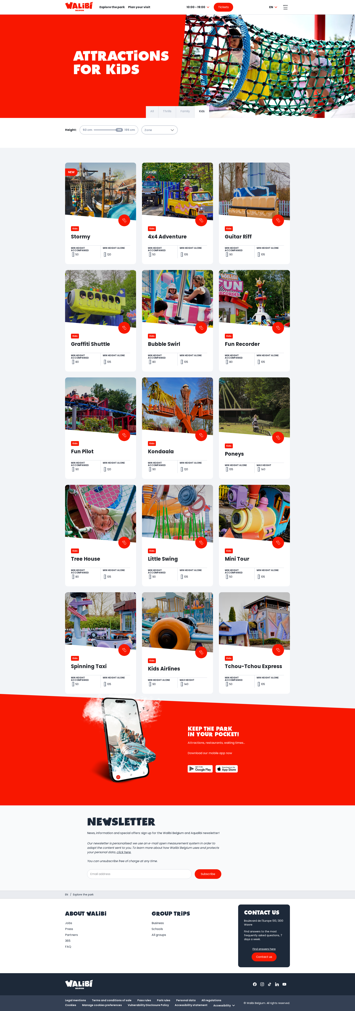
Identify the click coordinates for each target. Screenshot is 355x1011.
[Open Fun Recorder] (254, 321)
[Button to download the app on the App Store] (227, 769)
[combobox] (198, 7)
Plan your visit (139, 7)
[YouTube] (284, 984)
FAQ (68, 947)
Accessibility (222, 1005)
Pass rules (144, 1000)
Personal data (186, 1000)
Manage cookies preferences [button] (102, 1005)
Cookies (70, 1005)
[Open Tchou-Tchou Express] (254, 643)
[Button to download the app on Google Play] (200, 769)
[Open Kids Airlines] (177, 643)
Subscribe (208, 874)
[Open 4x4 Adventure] (177, 213)
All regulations (211, 1000)
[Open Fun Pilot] (100, 428)
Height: (71, 130)
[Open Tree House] (100, 535)
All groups (159, 935)
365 (67, 941)
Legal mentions (75, 1000)
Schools (157, 929)
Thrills (167, 111)
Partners (71, 935)
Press (69, 929)
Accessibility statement (191, 1005)
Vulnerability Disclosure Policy (148, 1005)
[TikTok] (269, 984)
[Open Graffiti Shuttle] (100, 321)
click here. (123, 852)
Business (158, 923)
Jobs (68, 923)
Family (185, 111)
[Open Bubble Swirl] (177, 321)
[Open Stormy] (100, 213)
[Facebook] (255, 984)
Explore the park (112, 7)
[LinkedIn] (277, 984)
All (152, 111)
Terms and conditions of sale (111, 1000)
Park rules (163, 1000)
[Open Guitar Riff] (254, 213)
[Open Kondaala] (177, 428)
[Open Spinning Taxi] (100, 643)
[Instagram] (262, 984)
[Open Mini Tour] (254, 535)
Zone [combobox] (148, 130)
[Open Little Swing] (177, 535)
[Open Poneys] (254, 428)
